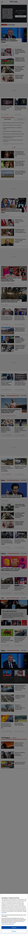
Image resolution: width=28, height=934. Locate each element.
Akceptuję (14, 927)
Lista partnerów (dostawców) (7, 924)
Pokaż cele (14, 931)
